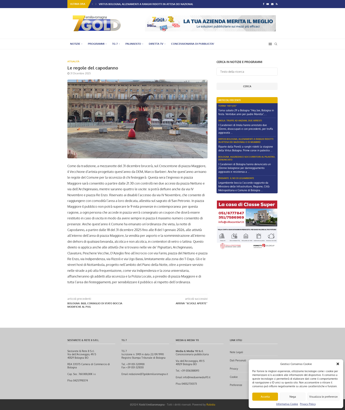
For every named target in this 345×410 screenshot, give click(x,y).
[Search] (276, 44)
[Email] (272, 4)
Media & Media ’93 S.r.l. (190, 351)
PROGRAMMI (96, 43)
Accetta (265, 396)
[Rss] (277, 4)
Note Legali (236, 352)
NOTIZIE (75, 43)
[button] (338, 364)
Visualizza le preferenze (323, 396)
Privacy (234, 368)
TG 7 (115, 43)
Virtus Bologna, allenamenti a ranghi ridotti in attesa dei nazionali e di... (150, 4)
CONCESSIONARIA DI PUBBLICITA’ (192, 43)
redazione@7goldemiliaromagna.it (148, 374)
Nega (292, 396)
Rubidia (210, 404)
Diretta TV (156, 43)
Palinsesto (133, 43)
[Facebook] (263, 4)
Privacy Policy (308, 404)
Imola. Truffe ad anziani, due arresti (240, 120)
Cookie (234, 376)
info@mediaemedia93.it (196, 377)
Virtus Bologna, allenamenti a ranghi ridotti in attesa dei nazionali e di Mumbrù (245, 140)
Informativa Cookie (287, 404)
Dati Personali (238, 360)
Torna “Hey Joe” (227, 105)
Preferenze (236, 384)
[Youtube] (267, 4)
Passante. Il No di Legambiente (236, 178)
